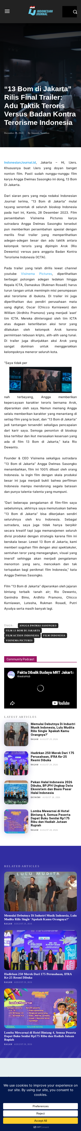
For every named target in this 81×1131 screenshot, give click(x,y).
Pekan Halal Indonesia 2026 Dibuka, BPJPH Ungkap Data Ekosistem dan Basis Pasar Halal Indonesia (52, 787)
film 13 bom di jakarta (23, 630)
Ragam (34, 739)
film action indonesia (22, 635)
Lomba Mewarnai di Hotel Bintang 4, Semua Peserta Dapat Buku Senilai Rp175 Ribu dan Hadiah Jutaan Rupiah (50, 818)
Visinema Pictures (36, 274)
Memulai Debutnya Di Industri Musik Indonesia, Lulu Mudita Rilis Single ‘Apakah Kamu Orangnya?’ (53, 729)
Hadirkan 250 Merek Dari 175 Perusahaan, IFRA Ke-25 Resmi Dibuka (52, 756)
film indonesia (54, 635)
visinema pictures (19, 640)
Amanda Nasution (40, 133)
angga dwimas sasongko (38, 625)
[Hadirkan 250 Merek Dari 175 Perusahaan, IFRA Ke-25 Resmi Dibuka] (16, 763)
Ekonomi (36, 797)
